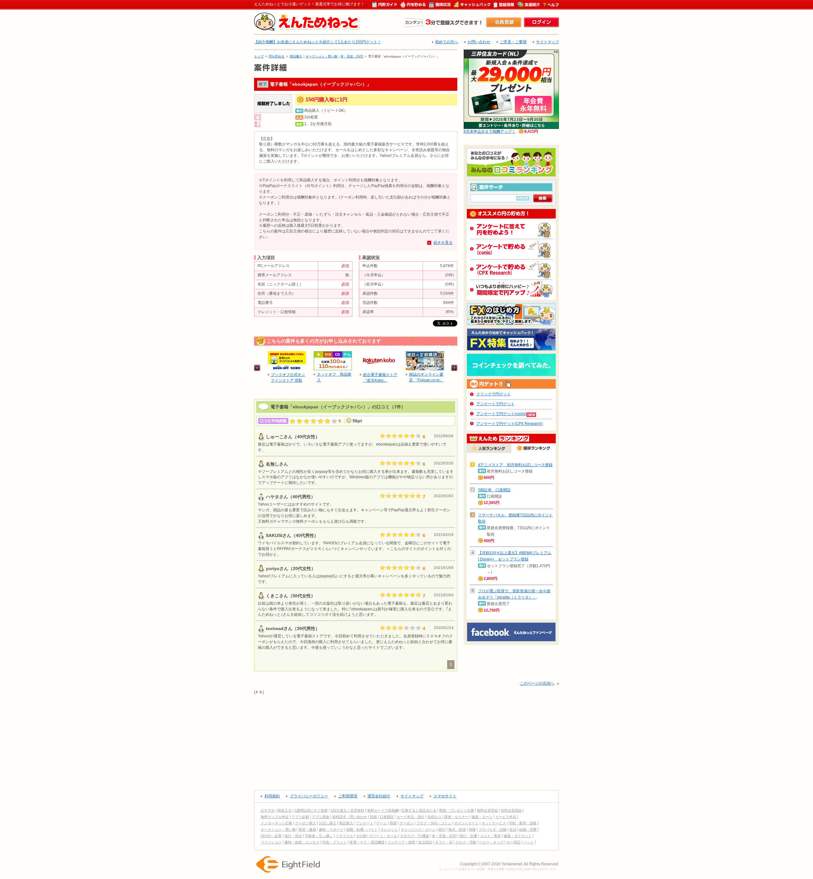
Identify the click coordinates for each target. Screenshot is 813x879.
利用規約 (272, 796)
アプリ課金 (320, 817)
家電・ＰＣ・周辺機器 (367, 842)
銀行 (442, 829)
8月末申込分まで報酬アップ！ (489, 131)
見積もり (434, 817)
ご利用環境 (347, 796)
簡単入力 (285, 810)
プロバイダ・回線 (493, 829)
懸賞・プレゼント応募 (456, 810)
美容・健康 (307, 829)
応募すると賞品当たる (418, 810)
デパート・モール (383, 836)
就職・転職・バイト (362, 829)
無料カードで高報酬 (383, 810)
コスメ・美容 (490, 836)
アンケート (364, 823)
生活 (512, 829)
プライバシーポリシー (309, 796)
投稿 (373, 817)
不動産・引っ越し (319, 836)
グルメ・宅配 (465, 842)
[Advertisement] (406, 739)
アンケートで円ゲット (495, 404)
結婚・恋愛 (528, 829)
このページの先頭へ (537, 683)
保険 (472, 829)
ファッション (271, 842)
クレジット (389, 829)
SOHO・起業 (271, 836)
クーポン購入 (305, 823)
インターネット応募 (276, 823)
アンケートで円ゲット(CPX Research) (509, 423)
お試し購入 (327, 823)
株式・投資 (457, 829)
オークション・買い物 (321, 56)
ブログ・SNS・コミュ (433, 823)
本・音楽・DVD (351, 56)
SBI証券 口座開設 (494, 490)
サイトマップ (547, 42)
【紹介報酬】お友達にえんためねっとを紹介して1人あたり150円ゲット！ (317, 42)
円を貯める (277, 56)
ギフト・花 (444, 842)
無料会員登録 (487, 810)
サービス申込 (505, 817)
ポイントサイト (466, 823)
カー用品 (514, 842)
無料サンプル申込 (275, 817)
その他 (361, 836)
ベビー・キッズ (491, 842)
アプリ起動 (300, 817)
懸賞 (393, 823)
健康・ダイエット (518, 836)
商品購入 (296, 56)
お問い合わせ (478, 42)
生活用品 (425, 842)
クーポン (406, 823)
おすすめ (268, 810)
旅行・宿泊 (293, 836)
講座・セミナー (456, 817)
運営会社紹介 (378, 796)
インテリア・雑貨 (401, 842)
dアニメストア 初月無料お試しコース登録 (515, 465)
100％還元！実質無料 (347, 810)
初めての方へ (446, 42)
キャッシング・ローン (418, 829)
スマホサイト (444, 796)
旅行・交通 (468, 836)
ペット (528, 842)
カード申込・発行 (411, 817)
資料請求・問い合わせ (349, 817)
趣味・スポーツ (331, 829)
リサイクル (344, 836)
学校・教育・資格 (523, 823)
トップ (259, 56)
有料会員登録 (511, 810)
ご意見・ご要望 (513, 42)
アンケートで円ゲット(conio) (501, 414)
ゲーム (381, 823)
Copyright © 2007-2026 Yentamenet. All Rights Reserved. (509, 864)
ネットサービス (493, 823)
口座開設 (387, 817)
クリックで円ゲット (493, 394)
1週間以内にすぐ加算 (311, 810)
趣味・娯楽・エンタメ (302, 842)
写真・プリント (334, 842)
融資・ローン (482, 817)
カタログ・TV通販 (414, 836)
